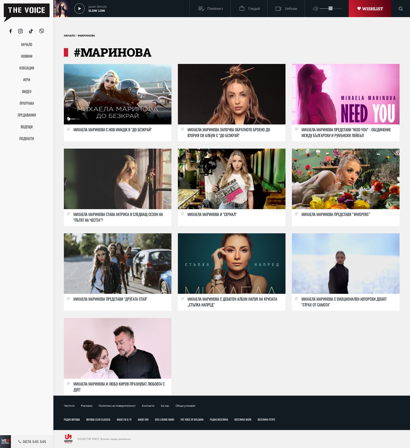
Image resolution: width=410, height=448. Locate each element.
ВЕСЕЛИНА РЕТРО (266, 419)
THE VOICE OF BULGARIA (192, 419)
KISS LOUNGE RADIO (164, 419)
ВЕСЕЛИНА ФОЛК (242, 419)
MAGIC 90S (143, 419)
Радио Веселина (219, 419)
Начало (69, 35)
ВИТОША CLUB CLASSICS (98, 419)
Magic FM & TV (124, 419)
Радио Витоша (72, 419)
